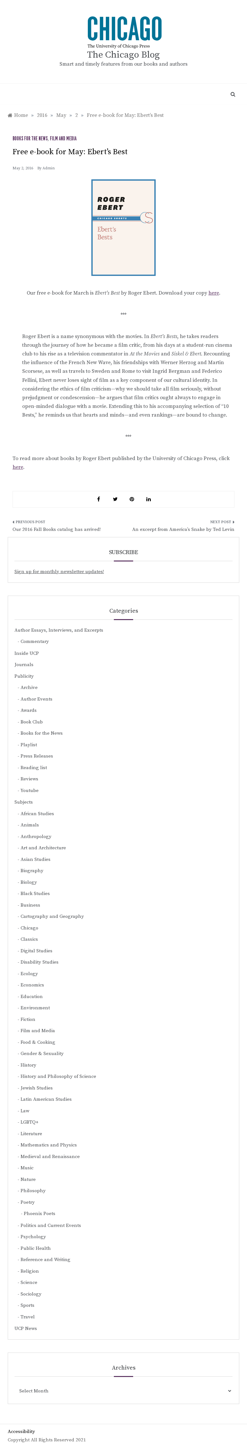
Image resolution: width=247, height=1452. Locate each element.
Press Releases (37, 756)
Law (25, 1111)
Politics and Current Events (51, 1225)
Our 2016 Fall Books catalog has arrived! (57, 529)
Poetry (28, 1202)
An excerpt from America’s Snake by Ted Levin (183, 529)
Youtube (30, 790)
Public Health (36, 1248)
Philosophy (33, 1191)
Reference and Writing (45, 1260)
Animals (30, 825)
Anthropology (36, 837)
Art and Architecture (43, 848)
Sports (27, 1305)
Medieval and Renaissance (50, 1157)
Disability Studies (40, 962)
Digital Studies (36, 951)
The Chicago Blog (123, 55)
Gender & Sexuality (42, 1054)
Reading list (34, 768)
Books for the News (30, 138)
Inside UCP (26, 653)
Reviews (29, 779)
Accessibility (21, 1431)
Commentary (35, 641)
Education (32, 997)
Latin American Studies (46, 1099)
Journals (23, 665)
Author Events (36, 699)
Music (27, 1168)
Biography (32, 871)
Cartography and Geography (52, 916)
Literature (31, 1134)
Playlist (29, 745)
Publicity (24, 676)
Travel (28, 1317)
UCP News (25, 1328)
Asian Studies (35, 859)
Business (30, 905)
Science (29, 1282)
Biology (29, 882)
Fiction (28, 1019)
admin (48, 168)
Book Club (32, 722)
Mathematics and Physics (49, 1145)
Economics (32, 985)
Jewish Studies (37, 1088)
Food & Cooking (38, 1042)
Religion (30, 1271)
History (28, 1065)
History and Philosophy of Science (58, 1076)
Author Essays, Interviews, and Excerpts (58, 630)
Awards (29, 710)
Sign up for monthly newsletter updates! (59, 572)
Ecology (29, 974)
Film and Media (63, 138)
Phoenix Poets (39, 1214)
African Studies (37, 814)
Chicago (29, 928)
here (213, 293)
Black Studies (35, 894)
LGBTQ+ (30, 1122)
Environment (35, 1008)
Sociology (31, 1294)
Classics (29, 939)
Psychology (33, 1237)
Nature (28, 1179)
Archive (29, 687)
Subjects (23, 802)
